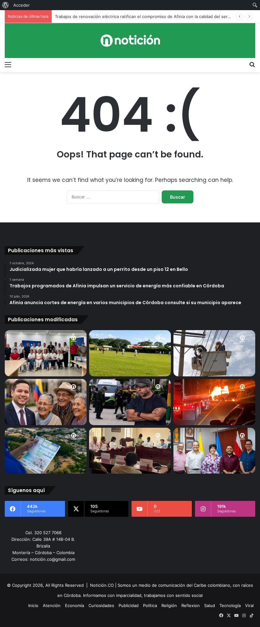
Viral (249, 605)
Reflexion (190, 605)
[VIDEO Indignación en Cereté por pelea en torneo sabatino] (130, 353)
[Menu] (8, 64)
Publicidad (129, 605)
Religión (169, 605)
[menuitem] (5, 5)
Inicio (33, 605)
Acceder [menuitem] (21, 5)
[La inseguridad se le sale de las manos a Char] (130, 402)
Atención (52, 605)
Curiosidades (101, 605)
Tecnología (230, 605)
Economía (74, 605)
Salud (209, 605)
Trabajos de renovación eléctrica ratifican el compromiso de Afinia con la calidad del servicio (146, 16)
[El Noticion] (130, 40)
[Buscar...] (252, 64)
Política (150, 605)
